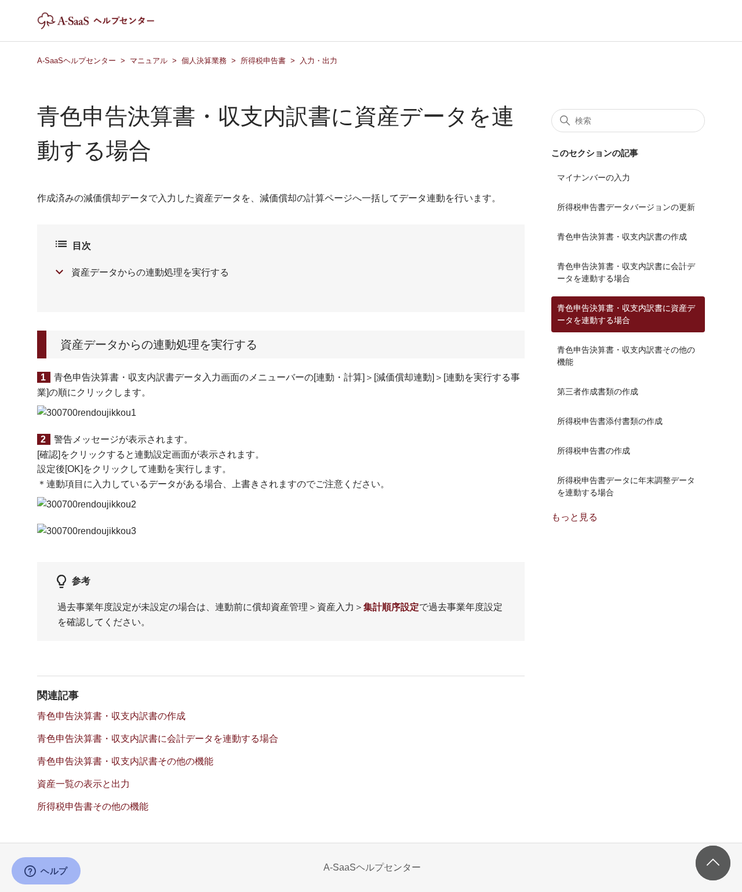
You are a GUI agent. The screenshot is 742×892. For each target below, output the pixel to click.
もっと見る (574, 517)
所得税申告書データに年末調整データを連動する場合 (626, 486)
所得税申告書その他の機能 (92, 806)
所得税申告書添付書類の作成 (610, 421)
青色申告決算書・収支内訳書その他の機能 (125, 761)
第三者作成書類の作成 (597, 391)
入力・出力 (318, 60)
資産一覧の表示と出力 (83, 784)
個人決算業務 (204, 60)
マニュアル (149, 60)
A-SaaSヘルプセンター (76, 60)
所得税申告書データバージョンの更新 (626, 207)
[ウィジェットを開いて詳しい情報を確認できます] (46, 871)
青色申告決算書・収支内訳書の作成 (111, 716)
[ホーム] (105, 26)
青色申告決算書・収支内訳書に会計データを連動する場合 (157, 739)
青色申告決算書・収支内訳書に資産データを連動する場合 (626, 314)
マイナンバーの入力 (593, 177)
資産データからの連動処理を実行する (150, 272)
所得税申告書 (263, 60)
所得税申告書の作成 (593, 450)
